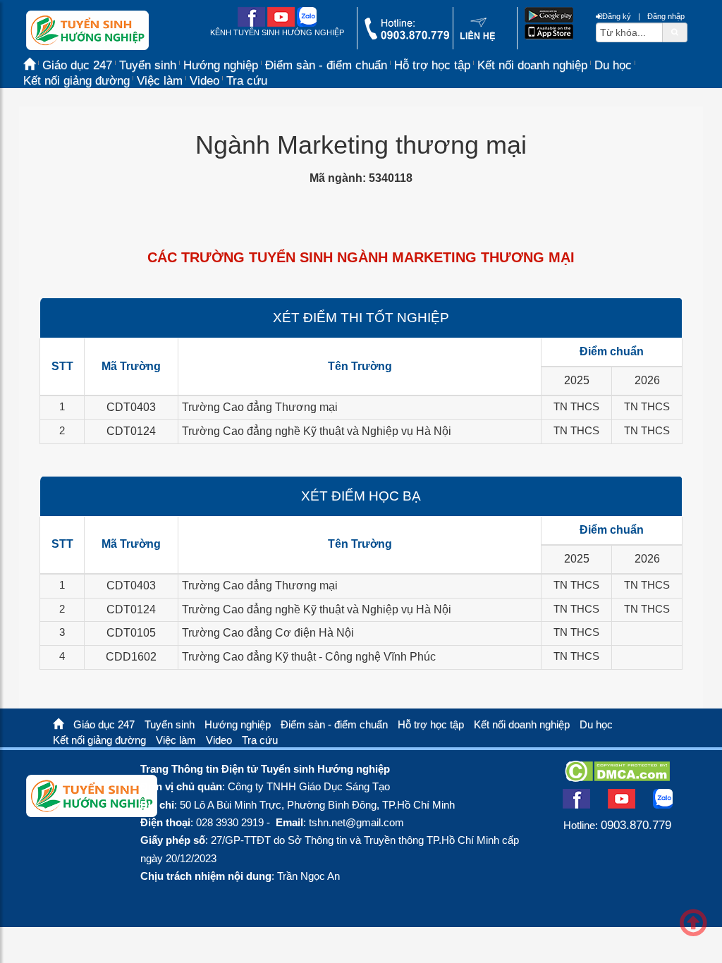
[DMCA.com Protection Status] (617, 778)
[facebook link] (251, 24)
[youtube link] (281, 24)
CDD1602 (131, 657)
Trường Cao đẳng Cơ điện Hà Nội (268, 633)
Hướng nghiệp (237, 724)
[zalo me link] (307, 24)
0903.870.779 (636, 825)
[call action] (407, 36)
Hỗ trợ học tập (432, 65)
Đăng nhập (666, 16)
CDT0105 (131, 633)
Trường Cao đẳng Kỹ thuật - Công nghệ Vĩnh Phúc (309, 657)
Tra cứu (246, 80)
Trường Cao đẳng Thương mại (260, 407)
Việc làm (160, 80)
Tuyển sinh (170, 724)
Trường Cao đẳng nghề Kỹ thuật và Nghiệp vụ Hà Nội (316, 431)
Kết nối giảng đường (76, 80)
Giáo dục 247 (104, 724)
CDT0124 (131, 431)
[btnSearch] (674, 31)
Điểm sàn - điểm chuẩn (326, 65)
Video (204, 80)
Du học (613, 65)
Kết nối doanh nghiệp (532, 65)
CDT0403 (131, 407)
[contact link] (477, 38)
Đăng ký (616, 16)
